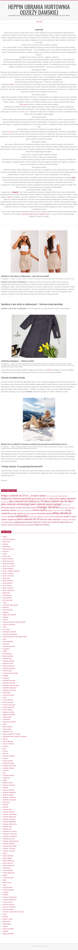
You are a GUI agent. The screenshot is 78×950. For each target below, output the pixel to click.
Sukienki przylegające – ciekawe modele (17, 361)
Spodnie (5, 788)
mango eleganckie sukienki (63, 363)
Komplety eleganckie (10, 688)
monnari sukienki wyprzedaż (9, 365)
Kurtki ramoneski (8, 707)
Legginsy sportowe (9, 714)
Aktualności (6, 542)
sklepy (5, 780)
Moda (4, 724)
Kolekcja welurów (8, 666)
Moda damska (7, 727)
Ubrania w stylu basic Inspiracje (13, 912)
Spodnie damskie (8, 790)
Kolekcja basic (7, 658)
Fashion (5, 620)
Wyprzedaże (7, 924)
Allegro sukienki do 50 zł (14, 495)
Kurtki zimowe (7, 710)
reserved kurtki (37, 447)
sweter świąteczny (9, 519)
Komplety (6, 678)
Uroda (5, 914)
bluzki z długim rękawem (11, 571)
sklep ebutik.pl (61, 513)
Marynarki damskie (9, 722)
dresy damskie (7, 610)
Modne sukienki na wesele (12, 734)
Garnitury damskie (9, 624)
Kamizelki (6, 644)
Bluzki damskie (8, 559)
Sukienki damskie (8, 812)
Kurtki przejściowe (9, 705)
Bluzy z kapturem (8, 590)
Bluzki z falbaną (8, 573)
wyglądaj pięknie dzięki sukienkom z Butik (30, 522)
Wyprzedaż (6, 921)
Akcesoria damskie (9, 539)
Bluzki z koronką (8, 576)
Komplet (5, 676)
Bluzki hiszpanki (8, 561)
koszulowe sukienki (29, 507)
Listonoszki (6, 719)
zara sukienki (19, 367)
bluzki (5, 554)
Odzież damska (8, 741)
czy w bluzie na (50, 496)
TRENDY (5, 895)
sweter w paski (70, 516)
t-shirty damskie (8, 878)
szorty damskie (8, 870)
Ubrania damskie (8, 904)
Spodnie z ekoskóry (9, 797)
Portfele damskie (8, 763)
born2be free (7, 595)
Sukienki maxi (7, 826)
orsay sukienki (23, 365)
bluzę (29, 496)
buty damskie (7, 598)
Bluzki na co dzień (9, 566)
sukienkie (21, 516)
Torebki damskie (8, 890)
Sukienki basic (7, 809)
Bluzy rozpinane (8, 588)
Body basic (6, 593)
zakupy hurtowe (8, 929)
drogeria (5, 612)
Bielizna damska (8, 549)
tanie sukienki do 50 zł (29, 519)
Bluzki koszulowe (8, 564)
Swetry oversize (8, 863)
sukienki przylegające (7, 367)
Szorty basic (7, 868)
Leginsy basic (7, 717)
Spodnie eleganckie (9, 792)
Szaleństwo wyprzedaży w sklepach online (35, 214)
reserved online (63, 447)
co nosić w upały (21, 279)
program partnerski (9, 766)
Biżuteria (6, 551)
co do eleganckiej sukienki (38, 363)
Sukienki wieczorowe (10, 846)
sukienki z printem (9, 851)
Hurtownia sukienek (9, 632)
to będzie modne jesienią (68, 519)
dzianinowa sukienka (61, 496)
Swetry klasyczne (8, 861)
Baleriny (5, 544)
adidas (5, 537)
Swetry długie (7, 858)
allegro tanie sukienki (23, 363)
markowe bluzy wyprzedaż (67, 508)
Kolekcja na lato (8, 663)
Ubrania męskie (8, 909)
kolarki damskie (8, 656)
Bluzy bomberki (8, 581)
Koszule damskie (8, 695)
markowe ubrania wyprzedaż (24, 510)
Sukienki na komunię (10, 834)
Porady (5, 758)
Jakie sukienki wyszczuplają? (46, 504)
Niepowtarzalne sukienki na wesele (15, 736)
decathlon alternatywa (10, 605)
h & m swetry (48, 498)
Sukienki (5, 807)
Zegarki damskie (8, 934)
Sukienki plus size (9, 839)
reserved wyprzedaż (24, 448)
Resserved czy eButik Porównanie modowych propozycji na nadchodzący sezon (34, 444)
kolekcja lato (31, 279)
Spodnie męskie (8, 795)
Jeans (4, 639)
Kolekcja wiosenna (9, 668)
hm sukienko (50, 363)
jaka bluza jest (5, 501)
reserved (6, 279)
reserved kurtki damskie (50, 447)
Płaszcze (5, 753)
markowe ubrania (8, 510)
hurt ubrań (6, 629)
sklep (9, 197)
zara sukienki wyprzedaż (58, 522)
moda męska (7, 729)
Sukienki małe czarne (10, 824)
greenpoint (37, 498)
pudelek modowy (8, 768)
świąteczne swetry (41, 524)
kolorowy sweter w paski (11, 507)
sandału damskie (8, 775)
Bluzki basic (7, 556)
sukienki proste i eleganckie (65, 365)
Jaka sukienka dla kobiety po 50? (26, 501)
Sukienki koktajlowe (9, 822)
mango (38, 279)
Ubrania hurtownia (9, 907)
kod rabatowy (7, 654)
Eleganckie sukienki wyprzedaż (16, 498)
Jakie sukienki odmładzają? (15, 504)
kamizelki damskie (9, 646)
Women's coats (8, 919)
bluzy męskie (7, 585)
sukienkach (4, 517)
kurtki (10, 132)
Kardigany (6, 649)
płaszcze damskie (9, 756)
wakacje (5, 917)
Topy (4, 885)
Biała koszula (24, 104)
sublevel (5, 805)
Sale (4, 773)
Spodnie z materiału (9, 800)
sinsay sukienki (32, 365)
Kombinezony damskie (10, 673)
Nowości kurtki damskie (58, 510)
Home (5, 627)
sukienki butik (53, 365)
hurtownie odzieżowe (10, 634)
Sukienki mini (7, 829)
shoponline (6, 778)
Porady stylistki (8, 761)
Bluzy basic (6, 578)
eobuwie (5, 617)
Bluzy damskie (7, 583)
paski (4, 749)
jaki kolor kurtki (66, 504)
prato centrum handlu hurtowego (52, 279)
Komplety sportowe (9, 690)
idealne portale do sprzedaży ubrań (15, 637)
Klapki (5, 651)
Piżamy (5, 751)
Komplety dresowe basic (11, 685)
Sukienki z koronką (9, 848)
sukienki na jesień (49, 517)
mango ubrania (47, 507)
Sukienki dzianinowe (10, 814)
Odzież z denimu (8, 744)
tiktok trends (7, 882)
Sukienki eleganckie (9, 817)
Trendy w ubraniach (9, 899)
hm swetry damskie (65, 498)
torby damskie (7, 887)
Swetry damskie (8, 856)
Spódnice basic (8, 783)
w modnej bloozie (7, 522)
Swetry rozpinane (9, 865)
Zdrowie (5, 931)
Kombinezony (7, 671)
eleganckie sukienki (9, 615)
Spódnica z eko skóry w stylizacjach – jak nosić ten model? (25, 276)
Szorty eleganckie (8, 873)
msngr (50, 510)
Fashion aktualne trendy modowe (14, 622)
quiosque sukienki (30, 513)
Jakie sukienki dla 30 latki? (58, 501)
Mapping (15, 192)
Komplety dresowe (9, 683)
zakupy (5, 926)
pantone (5, 746)
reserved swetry (44, 513)
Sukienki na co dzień (10, 831)
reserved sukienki (12, 448)
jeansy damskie (8, 641)
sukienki (11, 84)
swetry (5, 853)
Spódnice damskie (9, 785)
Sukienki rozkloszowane (11, 841)
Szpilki (5, 875)
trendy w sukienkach (10, 897)
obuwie (5, 739)
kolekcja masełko (8, 661)
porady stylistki (16, 513)
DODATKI (6, 607)
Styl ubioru (6, 802)
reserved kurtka (27, 447)
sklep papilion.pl (43, 365)
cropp (5, 602)
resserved (34, 448)
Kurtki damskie (8, 700)
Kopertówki (6, 693)
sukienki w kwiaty (8, 844)
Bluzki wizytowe (8, 568)
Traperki (5, 892)
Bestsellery (6, 546)
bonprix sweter (38, 495)
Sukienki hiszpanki (9, 819)
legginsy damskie (8, 712)
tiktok (4, 880)
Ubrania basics (8, 902)
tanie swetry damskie (51, 519)
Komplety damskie (9, 680)
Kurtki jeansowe (8, 702)
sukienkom (59, 516)
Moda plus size (8, 732)
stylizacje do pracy (69, 279)
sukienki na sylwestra (10, 836)
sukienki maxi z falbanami (36, 517)
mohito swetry (39, 510)
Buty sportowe (7, 600)
